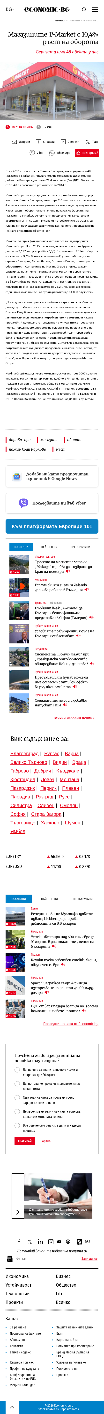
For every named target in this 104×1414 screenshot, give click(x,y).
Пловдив (20, 796)
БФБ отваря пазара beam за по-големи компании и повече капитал (64, 1008)
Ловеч (47, 779)
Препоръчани (80, 547)
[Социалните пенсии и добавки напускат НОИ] (19, 703)
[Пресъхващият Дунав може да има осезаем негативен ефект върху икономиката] (19, 680)
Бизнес (63, 1276)
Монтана (69, 779)
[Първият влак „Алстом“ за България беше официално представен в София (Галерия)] (19, 610)
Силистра (21, 805)
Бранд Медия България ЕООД (72, 1354)
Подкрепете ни (67, 1369)
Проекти (14, 1302)
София (18, 814)
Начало (60, 20)
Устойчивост (18, 1285)
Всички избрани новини (74, 718)
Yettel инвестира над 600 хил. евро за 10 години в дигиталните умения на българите (63, 942)
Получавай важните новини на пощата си (52, 1251)
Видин (60, 762)
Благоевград (24, 753)
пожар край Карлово (27, 449)
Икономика (17, 1276)
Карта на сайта (67, 1340)
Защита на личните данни (75, 1327)
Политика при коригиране (75, 1346)
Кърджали (67, 770)
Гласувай (25, 1141)
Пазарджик (22, 788)
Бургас (51, 753)
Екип (59, 1334)
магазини (49, 439)
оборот (74, 439)
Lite (59, 1293)
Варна (72, 753)
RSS (87, 1242)
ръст (61, 449)
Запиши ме (89, 1258)
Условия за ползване (71, 1362)
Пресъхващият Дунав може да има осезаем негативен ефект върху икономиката (61, 682)
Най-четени (49, 547)
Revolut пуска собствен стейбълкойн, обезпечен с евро (64, 962)
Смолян (69, 805)
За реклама (18, 1327)
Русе (64, 796)
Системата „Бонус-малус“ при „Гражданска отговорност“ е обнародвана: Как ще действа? (62, 659)
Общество (66, 1285)
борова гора (20, 439)
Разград (44, 796)
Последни (21, 547)
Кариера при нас (22, 1362)
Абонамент (17, 1340)
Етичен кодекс (20, 1352)
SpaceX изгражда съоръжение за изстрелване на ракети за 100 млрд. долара (62, 988)
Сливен (45, 805)
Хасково (50, 822)
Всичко (63, 1302)
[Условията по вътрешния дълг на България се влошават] (19, 633)
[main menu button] (94, 9)
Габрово (19, 770)
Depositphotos (69, 1409)
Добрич (42, 770)
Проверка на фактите (25, 1334)
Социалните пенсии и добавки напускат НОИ (61, 702)
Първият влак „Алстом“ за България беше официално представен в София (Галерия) (61, 613)
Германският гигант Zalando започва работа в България (61, 587)
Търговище (22, 822)
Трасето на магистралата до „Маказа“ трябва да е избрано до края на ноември (63, 567)
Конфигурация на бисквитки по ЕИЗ (23, 1377)
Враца (79, 762)
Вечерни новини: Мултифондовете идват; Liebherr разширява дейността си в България (62, 919)
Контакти (16, 1346)
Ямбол (17, 831)
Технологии (18, 1293)
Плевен (70, 788)
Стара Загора (46, 814)
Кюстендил (22, 779)
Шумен (72, 822)
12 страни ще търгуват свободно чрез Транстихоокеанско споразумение (58, 1212)
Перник (48, 788)
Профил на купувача (24, 1369)
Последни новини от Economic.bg (70, 1024)
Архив (46, 1141)
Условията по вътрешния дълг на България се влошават (64, 633)
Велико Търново (28, 762)
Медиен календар (22, 1385)
